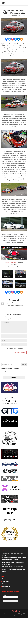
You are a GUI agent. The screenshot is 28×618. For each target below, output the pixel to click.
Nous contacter (5, 584)
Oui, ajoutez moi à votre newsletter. (14, 348)
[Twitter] (9, 39)
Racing (17, 15)
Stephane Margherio (10, 303)
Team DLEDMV (5, 581)
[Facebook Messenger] (15, 39)
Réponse (23, 308)
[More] (21, 39)
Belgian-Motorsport (11, 262)
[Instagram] (12, 39)
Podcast (4, 578)
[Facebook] (6, 39)
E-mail (4, 372)
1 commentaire (22, 15)
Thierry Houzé (7, 15)
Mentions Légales (6, 586)
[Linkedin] (18, 39)
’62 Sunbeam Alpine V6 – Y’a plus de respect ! (12, 566)
